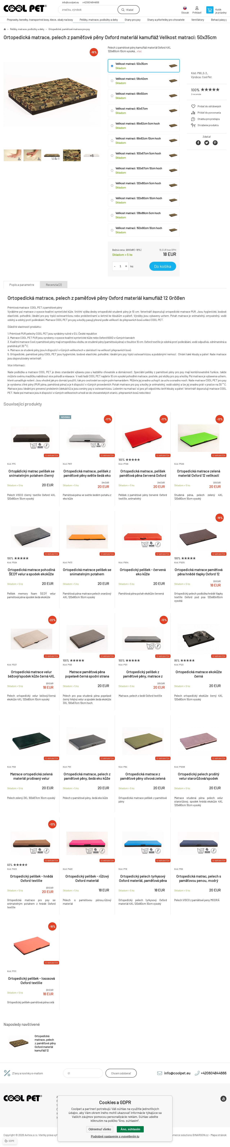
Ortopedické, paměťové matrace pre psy (69, 29)
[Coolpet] (5, 29)
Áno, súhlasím (130, 1129)
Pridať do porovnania (209, 112)
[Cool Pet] (206, 65)
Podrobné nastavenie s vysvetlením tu (115, 1136)
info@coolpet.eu (70, 2)
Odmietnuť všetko (100, 1129)
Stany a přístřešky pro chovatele (166, 19)
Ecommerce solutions (179, 1135)
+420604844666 (90, 2)
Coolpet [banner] (25, 8)
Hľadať (129, 9)
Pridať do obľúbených (209, 106)
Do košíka (162, 266)
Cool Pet (207, 77)
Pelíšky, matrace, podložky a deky (99, 19)
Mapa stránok (218, 1135)
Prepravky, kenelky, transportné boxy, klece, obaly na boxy (40, 19)
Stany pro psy (133, 19)
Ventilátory (197, 19)
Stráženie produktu (208, 125)
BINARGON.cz (200, 1135)
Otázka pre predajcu (209, 118)
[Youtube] (223, 1099)
